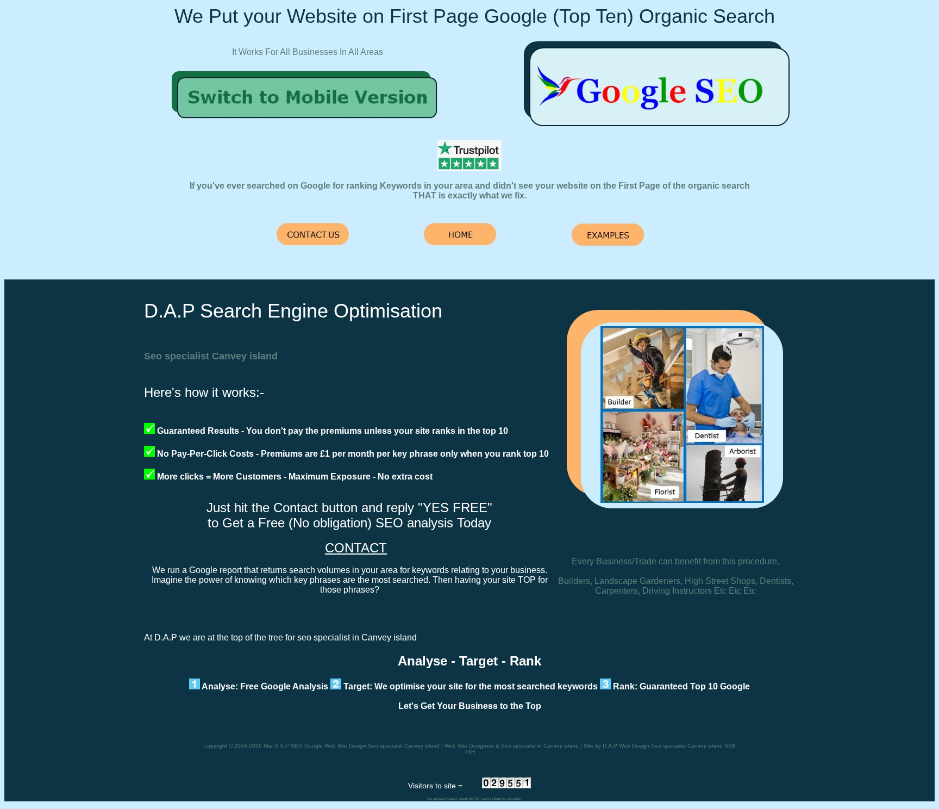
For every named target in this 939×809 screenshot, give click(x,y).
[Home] (308, 123)
